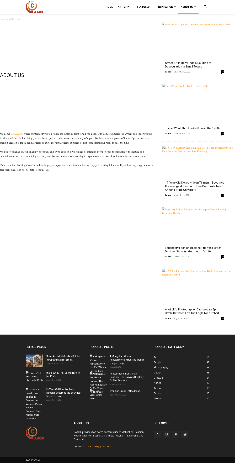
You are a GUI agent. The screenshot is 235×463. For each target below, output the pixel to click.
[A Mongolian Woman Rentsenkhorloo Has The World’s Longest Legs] (98, 364)
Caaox (168, 71)
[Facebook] (157, 434)
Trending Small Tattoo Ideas (125, 391)
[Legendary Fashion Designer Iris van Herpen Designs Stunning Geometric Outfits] (198, 233)
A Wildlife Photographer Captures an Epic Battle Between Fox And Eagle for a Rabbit (192, 311)
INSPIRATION (165, 6)
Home (3, 19)
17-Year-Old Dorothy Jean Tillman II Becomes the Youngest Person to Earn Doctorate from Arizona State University (194, 186)
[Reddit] (184, 434)
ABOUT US (187, 6)
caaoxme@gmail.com (99, 446)
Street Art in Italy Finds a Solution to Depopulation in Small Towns (188, 64)
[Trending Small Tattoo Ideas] (98, 395)
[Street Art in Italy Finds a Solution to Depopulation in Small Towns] (198, 49)
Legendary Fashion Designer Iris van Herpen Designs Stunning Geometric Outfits (193, 249)
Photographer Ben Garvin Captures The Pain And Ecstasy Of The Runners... (127, 377)
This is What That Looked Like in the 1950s (192, 128)
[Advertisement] (77, 48)
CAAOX (17, 133)
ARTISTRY (124, 6)
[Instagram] (166, 434)
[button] (205, 7)
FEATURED (143, 6)
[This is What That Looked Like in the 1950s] (198, 110)
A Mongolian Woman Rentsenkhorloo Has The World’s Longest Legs (127, 360)
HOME (109, 6)
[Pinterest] (175, 434)
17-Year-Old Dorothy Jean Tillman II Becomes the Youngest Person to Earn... (63, 393)
